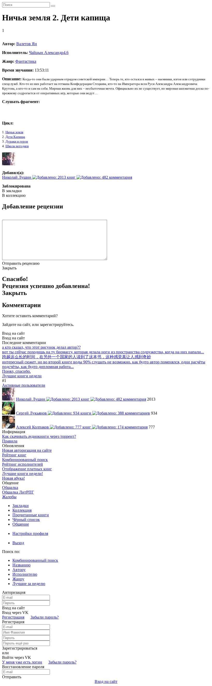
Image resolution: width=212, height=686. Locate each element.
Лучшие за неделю (28, 583)
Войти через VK (16, 657)
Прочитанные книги (30, 515)
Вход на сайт (13, 333)
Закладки (20, 505)
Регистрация (13, 617)
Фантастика (25, 61)
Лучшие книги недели (22, 376)
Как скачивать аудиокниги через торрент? (39, 436)
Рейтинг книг (14, 455)
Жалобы (9, 497)
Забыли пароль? (45, 617)
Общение (20, 524)
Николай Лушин (17, 177)
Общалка (10, 487)
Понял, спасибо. (16, 371)
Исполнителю (24, 574)
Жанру (18, 579)
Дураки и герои (16, 141)
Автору (19, 569)
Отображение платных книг (27, 469)
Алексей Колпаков (33, 427)
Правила (9, 441)
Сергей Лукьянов (32, 413)
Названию (21, 565)
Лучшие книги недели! (22, 473)
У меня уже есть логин (22, 662)
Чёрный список (26, 519)
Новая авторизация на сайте (27, 450)
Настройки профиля (30, 533)
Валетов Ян (26, 44)
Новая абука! (13, 478)
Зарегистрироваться (19, 648)
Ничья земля (14, 132)
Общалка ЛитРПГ (18, 492)
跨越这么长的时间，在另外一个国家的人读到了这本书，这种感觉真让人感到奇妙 (76, 357)
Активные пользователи (23, 385)
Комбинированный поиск (25, 459)
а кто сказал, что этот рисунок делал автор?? (41, 347)
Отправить (11, 677)
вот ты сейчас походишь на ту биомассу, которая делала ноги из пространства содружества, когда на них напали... (103, 352)
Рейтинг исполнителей (22, 464)
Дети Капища (15, 137)
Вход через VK (15, 612)
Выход (18, 543)
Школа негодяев (17, 146)
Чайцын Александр (49, 52)
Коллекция (22, 510)
